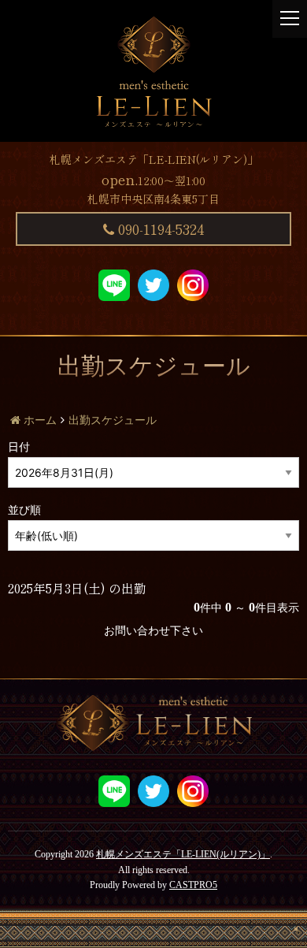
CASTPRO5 (193, 884)
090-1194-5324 (159, 228)
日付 (19, 447)
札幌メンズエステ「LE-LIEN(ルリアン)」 (183, 854)
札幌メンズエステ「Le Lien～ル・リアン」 (153, 71)
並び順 (24, 510)
